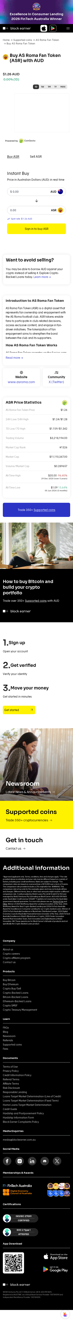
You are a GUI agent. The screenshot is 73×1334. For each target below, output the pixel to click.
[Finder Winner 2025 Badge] (50, 1193)
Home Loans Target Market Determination (27, 1104)
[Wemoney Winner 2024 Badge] (56, 1186)
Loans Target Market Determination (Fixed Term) (31, 1100)
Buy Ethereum (11, 984)
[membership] (17, 1185)
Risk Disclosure (11, 1088)
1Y (55, 86)
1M (49, 86)
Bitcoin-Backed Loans (15, 997)
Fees (5, 1048)
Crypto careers (11, 953)
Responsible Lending (15, 1092)
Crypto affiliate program (16, 958)
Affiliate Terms (11, 1083)
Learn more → (42, 276)
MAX (63, 86)
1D (36, 86)
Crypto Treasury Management (20, 1009)
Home (6, 39)
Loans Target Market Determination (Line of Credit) (32, 1096)
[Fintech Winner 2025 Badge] (67, 1186)
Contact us (9, 962)
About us (8, 949)
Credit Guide (10, 1109)
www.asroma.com (21, 382)
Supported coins (22, 39)
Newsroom (9, 1036)
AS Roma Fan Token (47, 39)
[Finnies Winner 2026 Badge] (67, 1193)
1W (42, 86)
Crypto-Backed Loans (15, 992)
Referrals (8, 1040)
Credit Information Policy (17, 1075)
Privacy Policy (11, 1071)
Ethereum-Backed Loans (17, 1001)
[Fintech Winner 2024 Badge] (50, 1186)
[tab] (13, 156)
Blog (5, 1031)
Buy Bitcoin (9, 980)
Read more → (14, 357)
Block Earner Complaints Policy (21, 1121)
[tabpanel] (36, 202)
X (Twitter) (56, 382)
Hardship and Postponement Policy (23, 1113)
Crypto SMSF (10, 1005)
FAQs (5, 904)
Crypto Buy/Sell (12, 988)
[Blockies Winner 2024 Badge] (61, 1186)
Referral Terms (11, 1079)
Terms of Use (58, 901)
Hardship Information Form (18, 1117)
